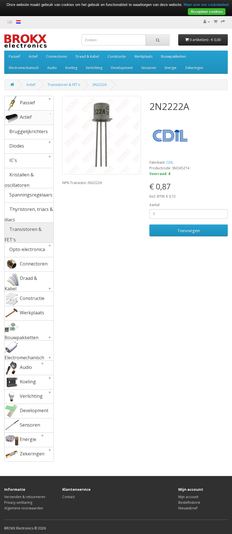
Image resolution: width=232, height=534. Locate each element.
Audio (52, 67)
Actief (33, 56)
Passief (14, 56)
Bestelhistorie (189, 502)
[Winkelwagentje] (215, 21)
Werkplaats (143, 56)
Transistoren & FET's (64, 84)
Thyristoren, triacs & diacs (29, 214)
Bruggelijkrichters (28, 131)
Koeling (71, 67)
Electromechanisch (24, 67)
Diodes (29, 144)
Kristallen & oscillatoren (19, 180)
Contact (68, 496)
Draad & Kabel (87, 56)
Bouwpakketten (173, 56)
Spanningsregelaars (30, 195)
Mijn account (188, 496)
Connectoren (56, 56)
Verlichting (94, 67)
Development (122, 67)
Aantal (154, 204)
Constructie (117, 56)
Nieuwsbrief (187, 508)
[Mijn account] (206, 21)
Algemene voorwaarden (23, 508)
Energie (171, 67)
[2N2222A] (101, 135)
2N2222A (99, 84)
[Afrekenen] (223, 21)
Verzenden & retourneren (24, 496)
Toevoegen (188, 230)
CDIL (169, 162)
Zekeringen (194, 67)
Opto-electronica (29, 247)
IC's (29, 158)
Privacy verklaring (18, 502)
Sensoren (148, 67)
